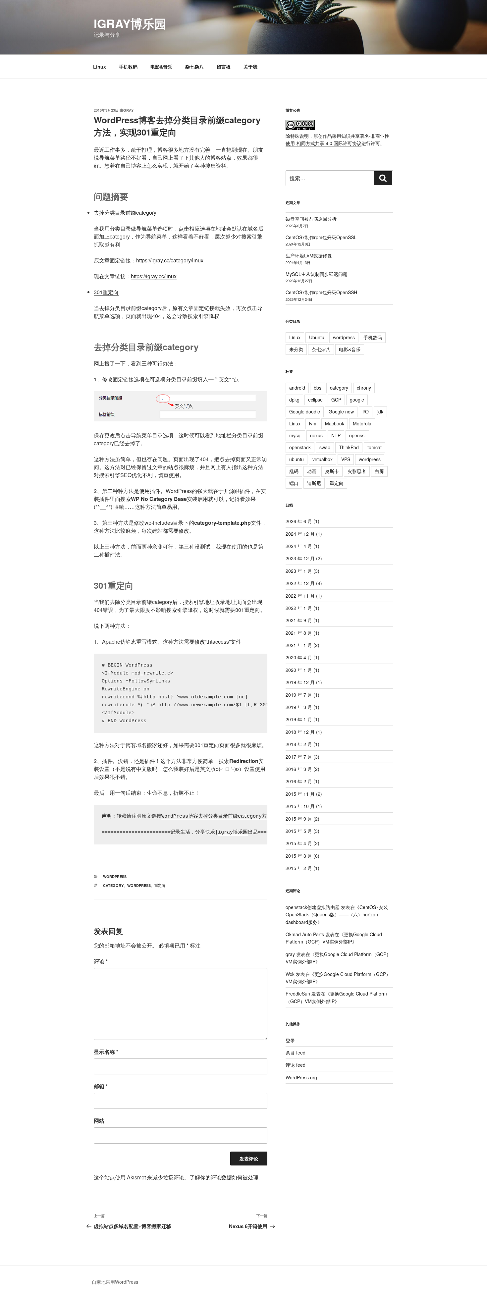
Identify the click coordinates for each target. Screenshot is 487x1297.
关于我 (250, 66)
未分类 (296, 349)
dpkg (294, 399)
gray (128, 110)
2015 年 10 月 (300, 806)
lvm (312, 423)
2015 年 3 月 (299, 855)
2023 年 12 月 (300, 558)
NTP (336, 435)
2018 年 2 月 (299, 744)
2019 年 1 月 (299, 719)
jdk (380, 411)
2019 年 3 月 (299, 707)
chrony (364, 387)
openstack (300, 447)
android (297, 387)
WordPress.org (301, 1077)
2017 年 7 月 (299, 756)
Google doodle (304, 411)
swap (324, 447)
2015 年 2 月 (299, 868)
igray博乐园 (130, 23)
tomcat (374, 447)
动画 (311, 471)
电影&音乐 (161, 66)
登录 (290, 1040)
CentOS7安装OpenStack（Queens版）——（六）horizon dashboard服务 (337, 914)
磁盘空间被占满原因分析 (311, 218)
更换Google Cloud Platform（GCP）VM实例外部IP (334, 938)
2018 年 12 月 (300, 732)
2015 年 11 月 (300, 793)
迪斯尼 (314, 483)
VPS (345, 459)
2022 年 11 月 (300, 595)
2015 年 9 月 (299, 818)
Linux (99, 66)
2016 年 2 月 (299, 781)
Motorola (362, 423)
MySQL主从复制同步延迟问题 (317, 274)
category (113, 885)
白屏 (379, 471)
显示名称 (106, 1051)
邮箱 (101, 1086)
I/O (365, 411)
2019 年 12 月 (300, 682)
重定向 (159, 885)
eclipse (315, 399)
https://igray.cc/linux (154, 276)
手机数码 (128, 66)
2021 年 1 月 (299, 645)
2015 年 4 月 (299, 843)
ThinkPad (349, 447)
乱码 (293, 471)
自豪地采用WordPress (115, 1281)
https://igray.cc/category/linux (169, 260)
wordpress (115, 876)
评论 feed (295, 1064)
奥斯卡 (332, 471)
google (357, 399)
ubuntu (296, 459)
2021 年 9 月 (299, 620)
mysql (295, 435)
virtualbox (322, 459)
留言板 (224, 66)
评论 (101, 961)
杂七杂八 (194, 66)
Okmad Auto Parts (305, 934)
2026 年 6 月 (299, 521)
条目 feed (295, 1052)
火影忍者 (357, 471)
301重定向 (106, 292)
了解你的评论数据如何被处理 (223, 1177)
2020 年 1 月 (299, 670)
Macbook (334, 423)
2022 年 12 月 (300, 583)
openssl (357, 435)
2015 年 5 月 (299, 831)
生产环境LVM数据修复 (309, 255)
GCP (336, 399)
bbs (317, 387)
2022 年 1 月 (299, 608)
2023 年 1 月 (299, 570)
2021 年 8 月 (299, 632)
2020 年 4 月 (299, 657)
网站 (99, 1120)
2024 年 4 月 (299, 546)
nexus (316, 435)
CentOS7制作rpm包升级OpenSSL (321, 237)
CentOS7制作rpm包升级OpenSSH (321, 292)
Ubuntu (316, 337)
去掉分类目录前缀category (125, 212)
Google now (341, 411)
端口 (293, 483)
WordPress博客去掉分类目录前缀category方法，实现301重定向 (235, 816)
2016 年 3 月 (299, 769)
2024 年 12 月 (300, 533)
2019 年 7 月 (299, 694)
